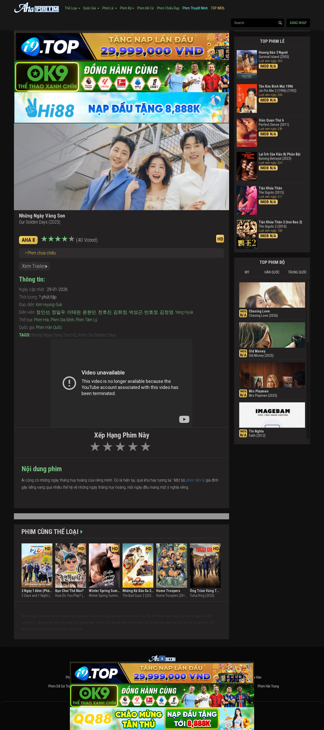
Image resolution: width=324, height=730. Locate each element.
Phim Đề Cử (145, 8)
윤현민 (89, 312)
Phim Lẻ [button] (108, 8)
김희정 (120, 312)
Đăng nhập (298, 23)
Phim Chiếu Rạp (168, 8)
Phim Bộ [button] (126, 8)
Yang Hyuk (184, 312)
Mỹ (247, 272)
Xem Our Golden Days (97, 335)
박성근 (136, 312)
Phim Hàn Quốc (49, 327)
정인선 (43, 312)
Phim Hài (41, 319)
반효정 (151, 312)
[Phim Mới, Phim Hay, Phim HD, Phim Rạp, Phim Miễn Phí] (36, 7)
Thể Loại (71, 8)
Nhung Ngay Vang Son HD (53, 335)
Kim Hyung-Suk (49, 304)
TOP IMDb (218, 8)
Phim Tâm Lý (86, 319)
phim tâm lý (195, 480)
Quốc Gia (90, 8)
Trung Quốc (297, 272)
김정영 (166, 312)
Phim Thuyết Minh (195, 8)
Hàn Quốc (272, 272)
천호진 (105, 312)
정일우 (58, 312)
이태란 (74, 312)
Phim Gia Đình (62, 319)
